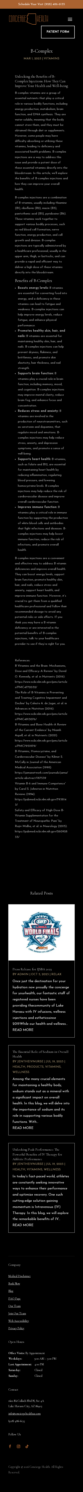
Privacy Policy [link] (16, 1328)
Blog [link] (10, 1291)
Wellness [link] (21, 1072)
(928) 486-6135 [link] (54, 4)
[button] (70, 19)
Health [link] (19, 1067)
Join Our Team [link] (17, 1313)
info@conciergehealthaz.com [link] (24, 1413)
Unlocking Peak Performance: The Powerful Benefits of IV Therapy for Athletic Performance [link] (37, 1154)
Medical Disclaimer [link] (19, 1276)
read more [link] (23, 1030)
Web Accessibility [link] (18, 1321)
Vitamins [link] (51, 58)
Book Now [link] (14, 1283)
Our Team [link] (14, 1306)
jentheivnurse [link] (30, 1061)
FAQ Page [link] (14, 1298)
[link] (41, 932)
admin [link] (23, 974)
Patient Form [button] (58, 32)
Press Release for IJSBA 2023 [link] (32, 969)
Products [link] (35, 1067)
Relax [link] (56, 974)
